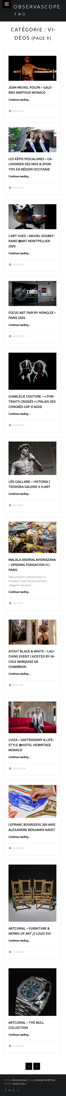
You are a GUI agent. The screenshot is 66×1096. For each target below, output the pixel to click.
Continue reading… (19, 99)
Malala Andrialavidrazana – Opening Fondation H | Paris (32, 565)
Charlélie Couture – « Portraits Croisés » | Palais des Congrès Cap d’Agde (32, 401)
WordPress (49, 1080)
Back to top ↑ (20, 1083)
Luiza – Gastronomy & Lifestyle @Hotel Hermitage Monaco (31, 745)
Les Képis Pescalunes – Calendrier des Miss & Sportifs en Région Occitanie (30, 164)
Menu (7, 4)
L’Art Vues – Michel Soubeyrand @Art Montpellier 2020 (31, 241)
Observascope (37, 6)
